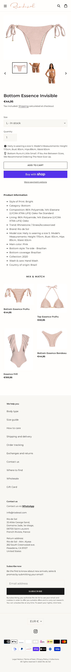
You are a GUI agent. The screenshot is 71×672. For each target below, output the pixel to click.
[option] (20, 68)
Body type (12, 411)
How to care (14, 428)
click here (57, 603)
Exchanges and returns (20, 453)
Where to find (15, 470)
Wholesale (13, 478)
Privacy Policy (43, 659)
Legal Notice (17, 659)
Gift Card (12, 486)
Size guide (12, 419)
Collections (54, 659)
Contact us (13, 461)
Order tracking (15, 444)
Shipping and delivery (19, 436)
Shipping (23, 106)
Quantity (8, 131)
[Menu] (5, 5)
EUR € (34, 621)
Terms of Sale (29, 659)
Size (5, 117)
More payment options (35, 182)
